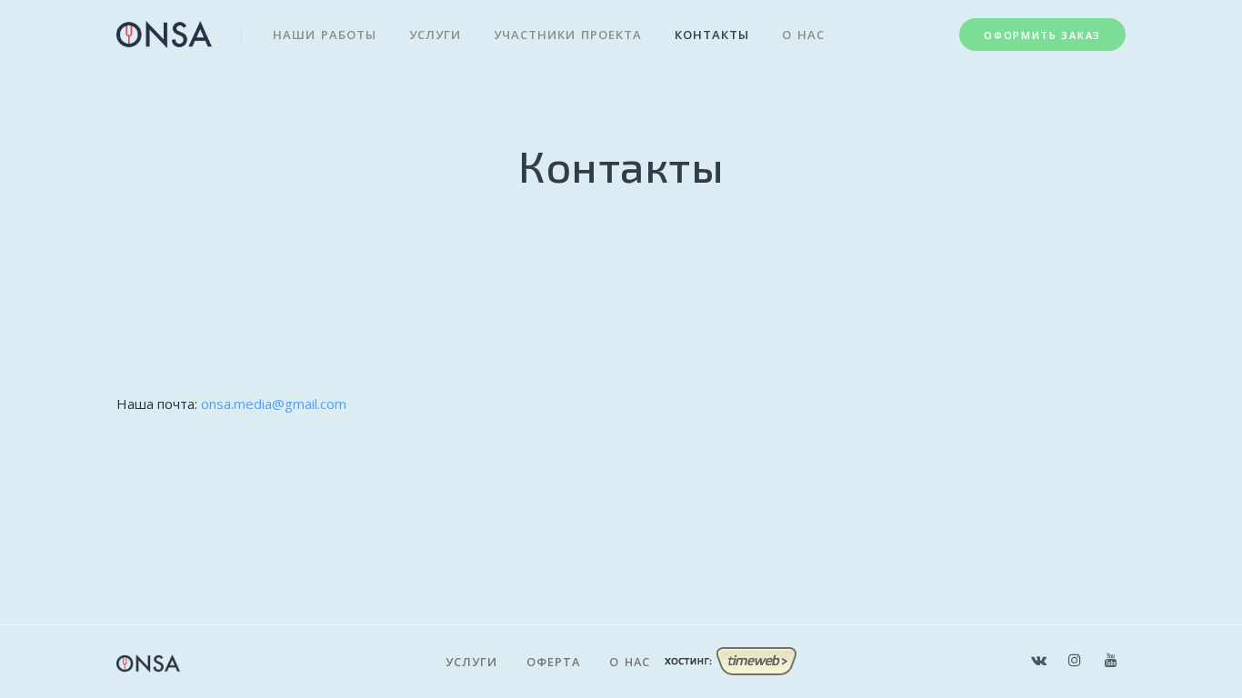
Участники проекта (568, 34)
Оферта (553, 661)
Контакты (712, 34)
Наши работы (324, 34)
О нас (803, 34)
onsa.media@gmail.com (273, 403)
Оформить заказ (1042, 35)
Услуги (435, 34)
